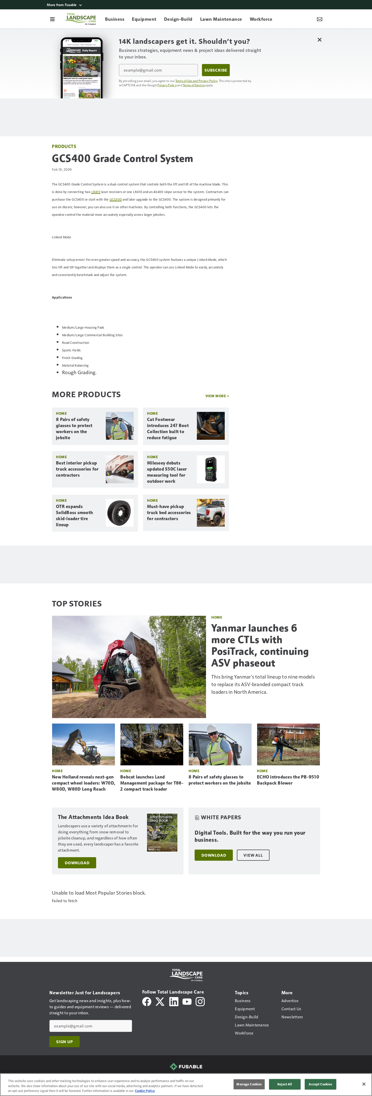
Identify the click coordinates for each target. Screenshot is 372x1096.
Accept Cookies (320, 1084)
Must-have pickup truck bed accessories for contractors (169, 512)
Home (61, 413)
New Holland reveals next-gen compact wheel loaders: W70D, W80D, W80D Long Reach (83, 783)
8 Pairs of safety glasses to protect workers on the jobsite (74, 428)
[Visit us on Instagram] (200, 1001)
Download (77, 862)
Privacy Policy (167, 85)
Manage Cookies (249, 1084)
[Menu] (52, 19)
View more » (217, 396)
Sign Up (64, 1041)
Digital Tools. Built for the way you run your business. (250, 836)
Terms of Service (194, 85)
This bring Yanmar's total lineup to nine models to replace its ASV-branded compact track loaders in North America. (263, 684)
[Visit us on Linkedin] (173, 1001)
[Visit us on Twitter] (160, 1001)
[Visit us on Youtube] (187, 1001)
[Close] (363, 1084)
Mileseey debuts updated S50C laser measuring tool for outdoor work (167, 472)
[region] (186, 1084)
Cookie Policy (145, 1091)
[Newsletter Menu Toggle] (320, 19)
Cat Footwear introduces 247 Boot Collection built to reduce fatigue (168, 428)
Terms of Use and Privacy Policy (196, 81)
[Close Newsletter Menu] (319, 39)
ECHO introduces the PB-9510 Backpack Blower (288, 780)
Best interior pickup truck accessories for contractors (77, 469)
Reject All (284, 1084)
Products (64, 146)
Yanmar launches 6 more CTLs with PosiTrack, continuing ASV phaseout (260, 645)
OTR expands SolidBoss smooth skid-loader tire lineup (74, 516)
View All (253, 855)
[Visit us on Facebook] (146, 1001)
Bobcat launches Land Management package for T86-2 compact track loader (151, 783)
